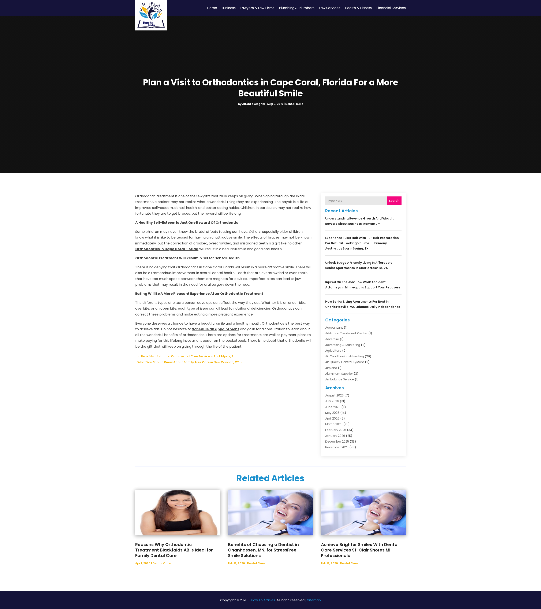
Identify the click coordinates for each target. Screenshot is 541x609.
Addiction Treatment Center (346, 333)
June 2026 (332, 407)
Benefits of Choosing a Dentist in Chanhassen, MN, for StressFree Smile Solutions (263, 550)
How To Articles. (263, 600)
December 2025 (337, 441)
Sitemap (314, 600)
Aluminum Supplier (339, 374)
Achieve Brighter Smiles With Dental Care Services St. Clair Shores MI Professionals (360, 550)
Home (212, 7)
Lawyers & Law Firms (257, 7)
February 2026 (335, 430)
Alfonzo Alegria (253, 104)
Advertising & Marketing (342, 345)
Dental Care (294, 104)
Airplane (331, 368)
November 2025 (336, 447)
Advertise (332, 339)
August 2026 (334, 395)
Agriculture (333, 350)
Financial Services (391, 7)
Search (394, 201)
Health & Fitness (358, 7)
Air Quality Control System (344, 362)
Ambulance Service (339, 379)
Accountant (334, 327)
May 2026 (332, 413)
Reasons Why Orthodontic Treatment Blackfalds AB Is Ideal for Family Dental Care (174, 550)
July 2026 (332, 401)
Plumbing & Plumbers (296, 7)
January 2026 (335, 436)
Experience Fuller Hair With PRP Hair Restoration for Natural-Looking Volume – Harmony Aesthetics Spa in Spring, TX (362, 243)
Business (229, 7)
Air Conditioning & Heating (344, 356)
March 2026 (334, 424)
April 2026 (332, 418)
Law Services (329, 7)
